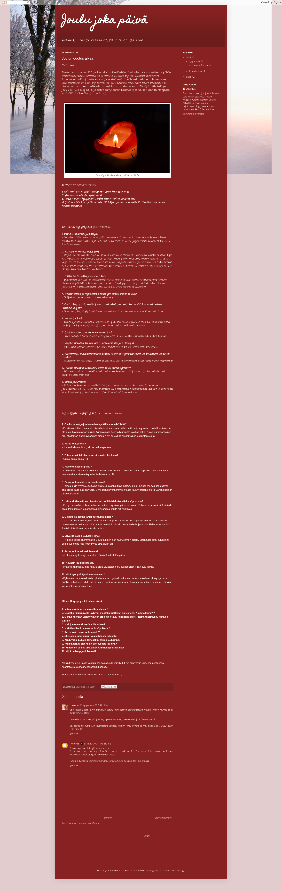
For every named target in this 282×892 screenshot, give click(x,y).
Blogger (181, 870)
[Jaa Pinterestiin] (115, 686)
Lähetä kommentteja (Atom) (83, 823)
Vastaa (74, 733)
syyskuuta (195, 61)
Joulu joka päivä (105, 20)
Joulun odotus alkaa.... (200, 65)
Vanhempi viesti (163, 817)
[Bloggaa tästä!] (106, 686)
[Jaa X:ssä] (109, 686)
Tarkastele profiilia (193, 113)
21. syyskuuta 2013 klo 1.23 (97, 743)
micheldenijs (151, 870)
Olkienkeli (74, 743)
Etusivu (108, 817)
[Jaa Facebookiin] (112, 686)
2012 (189, 77)
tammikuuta (196, 71)
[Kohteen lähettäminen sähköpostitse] (103, 686)
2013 (189, 57)
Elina (86, 93)
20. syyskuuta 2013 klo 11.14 (93, 705)
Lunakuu (98, 93)
